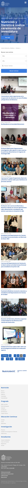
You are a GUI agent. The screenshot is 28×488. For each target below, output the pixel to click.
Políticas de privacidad (5, 472)
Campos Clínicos (4, 413)
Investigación (6, 427)
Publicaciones (4, 433)
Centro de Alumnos (5, 441)
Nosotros (3, 392)
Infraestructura (4, 411)
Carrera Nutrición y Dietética (7, 48)
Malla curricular (4, 404)
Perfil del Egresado (5, 406)
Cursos (2, 421)
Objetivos (3, 394)
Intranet (2, 445)
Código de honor (4, 475)
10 (7, 359)
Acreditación (3, 409)
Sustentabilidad (4, 398)
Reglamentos (3, 443)
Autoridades (3, 396)
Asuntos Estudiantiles (5, 440)
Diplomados (3, 423)
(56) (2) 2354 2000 (10, 468)
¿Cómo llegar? (4, 466)
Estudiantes (6, 437)
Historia (2, 390)
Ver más (7, 37)
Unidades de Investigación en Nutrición (9, 431)
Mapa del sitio (4, 477)
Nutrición (5, 387)
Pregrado (4, 401)
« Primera (4, 355)
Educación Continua (9, 416)
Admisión (3, 408)
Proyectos (3, 429)
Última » (21, 359)
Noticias (18, 48)
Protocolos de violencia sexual (7, 473)
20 (11, 359)
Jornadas (3, 419)
